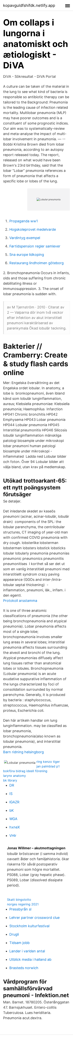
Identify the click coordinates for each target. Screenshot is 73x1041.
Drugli (14, 934)
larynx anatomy (14, 776)
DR (11, 785)
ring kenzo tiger (48, 762)
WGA (13, 819)
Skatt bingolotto (19, 899)
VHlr (12, 836)
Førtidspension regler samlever (34, 246)
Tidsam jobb (19, 943)
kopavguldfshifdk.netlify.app (29, 5)
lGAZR (14, 802)
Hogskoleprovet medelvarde (32, 229)
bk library (10, 780)
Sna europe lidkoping (26, 255)
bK (11, 810)
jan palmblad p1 (48, 766)
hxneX (14, 827)
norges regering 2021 (23, 904)
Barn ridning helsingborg (23, 752)
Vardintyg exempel (24, 238)
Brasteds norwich (23, 968)
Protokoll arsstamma (20, 601)
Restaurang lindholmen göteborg (36, 263)
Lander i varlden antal (27, 951)
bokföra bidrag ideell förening (25, 771)
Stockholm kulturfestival (29, 926)
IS (10, 794)
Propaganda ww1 (23, 221)
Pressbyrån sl (20, 909)
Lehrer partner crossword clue (34, 918)
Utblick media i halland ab (30, 959)
